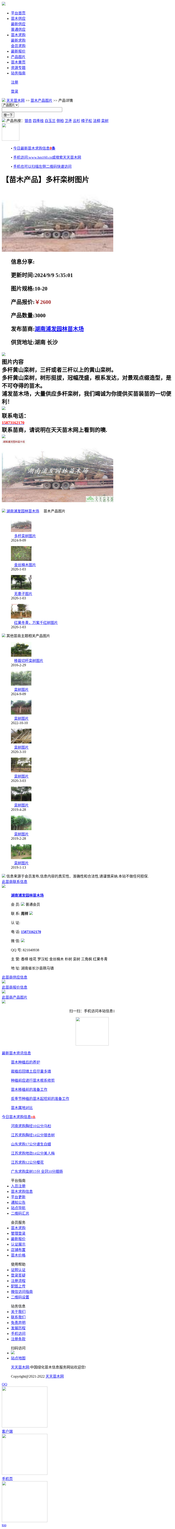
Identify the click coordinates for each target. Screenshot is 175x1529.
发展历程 (18, 1328)
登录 (14, 91)
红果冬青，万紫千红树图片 (36, 623)
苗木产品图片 (41, 100)
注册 (14, 82)
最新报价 (18, 51)
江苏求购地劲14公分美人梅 (33, 1153)
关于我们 (18, 1312)
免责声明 (18, 1323)
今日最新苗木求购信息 (34, 148)
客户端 (7, 1431)
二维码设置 (20, 1297)
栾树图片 (21, 690)
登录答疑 (18, 1275)
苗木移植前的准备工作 (29, 1089)
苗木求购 (18, 35)
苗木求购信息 (22, 1191)
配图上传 (18, 1286)
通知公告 (18, 1202)
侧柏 (60, 121)
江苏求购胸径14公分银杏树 (33, 1135)
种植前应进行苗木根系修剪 (33, 1080)
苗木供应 (18, 18)
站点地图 (18, 1358)
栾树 (104, 121)
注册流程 (18, 1281)
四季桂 (38, 121)
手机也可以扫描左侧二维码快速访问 (42, 166)
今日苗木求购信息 (19, 1117)
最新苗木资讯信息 (16, 1053)
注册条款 (18, 1339)
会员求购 (18, 46)
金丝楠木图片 (25, 565)
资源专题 (18, 68)
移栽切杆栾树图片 (28, 661)
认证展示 (18, 1244)
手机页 (7, 1479)
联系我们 (18, 1317)
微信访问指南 (22, 1292)
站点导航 (18, 1208)
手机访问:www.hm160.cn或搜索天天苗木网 (47, 157)
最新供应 (18, 24)
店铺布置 (18, 1250)
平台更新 (18, 1197)
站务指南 (18, 73)
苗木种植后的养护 (25, 1062)
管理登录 (18, 1233)
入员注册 (18, 1186)
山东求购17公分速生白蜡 (31, 1144)
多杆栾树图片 (25, 536)
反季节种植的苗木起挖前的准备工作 (40, 1099)
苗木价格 (18, 1255)
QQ (4, 1384)
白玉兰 (50, 121)
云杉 (76, 121)
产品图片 (18, 57)
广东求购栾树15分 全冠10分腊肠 (37, 1171)
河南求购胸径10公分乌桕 (31, 1126)
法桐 (96, 121)
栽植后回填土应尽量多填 (31, 1071)
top (4, 1525)
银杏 (28, 121)
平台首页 (18, 13)
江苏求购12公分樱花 (27, 1162)
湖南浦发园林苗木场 (59, 329)
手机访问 (18, 1334)
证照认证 (18, 1270)
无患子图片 (23, 594)
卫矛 (68, 121)
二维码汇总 (20, 1213)
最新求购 (18, 40)
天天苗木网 (15, 100)
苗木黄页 (18, 62)
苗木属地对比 (22, 1108)
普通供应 (18, 29)
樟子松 (86, 121)
